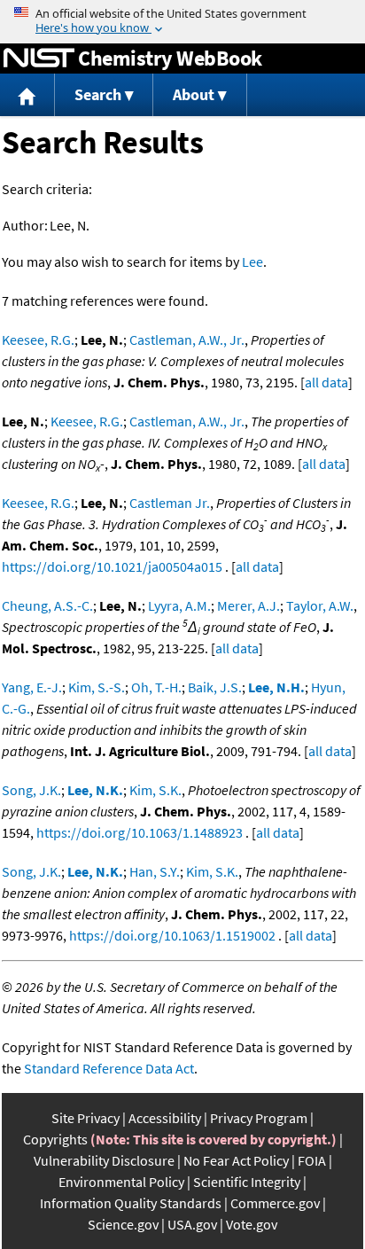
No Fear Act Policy (236, 1160)
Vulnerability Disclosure (104, 1160)
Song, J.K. (31, 790)
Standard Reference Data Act (109, 1068)
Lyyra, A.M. (179, 605)
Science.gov (123, 1224)
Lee (252, 261)
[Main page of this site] (27, 95)
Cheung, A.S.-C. (47, 605)
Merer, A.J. (248, 605)
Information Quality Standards (130, 1203)
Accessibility (164, 1118)
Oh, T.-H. (156, 687)
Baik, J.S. (215, 687)
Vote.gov (251, 1224)
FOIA (312, 1160)
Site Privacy (85, 1118)
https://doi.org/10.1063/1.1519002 (172, 935)
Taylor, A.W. (319, 605)
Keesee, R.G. (38, 339)
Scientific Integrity (246, 1181)
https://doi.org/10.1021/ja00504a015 (112, 566)
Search (97, 94)
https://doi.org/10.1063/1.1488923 (139, 832)
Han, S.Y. (154, 871)
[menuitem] (27, 95)
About (193, 94)
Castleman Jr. (169, 502)
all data (326, 382)
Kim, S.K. (155, 790)
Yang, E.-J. (32, 687)
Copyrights (55, 1139)
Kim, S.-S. (96, 687)
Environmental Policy (121, 1181)
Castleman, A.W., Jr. (187, 339)
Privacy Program (258, 1118)
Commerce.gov (275, 1203)
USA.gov (192, 1224)
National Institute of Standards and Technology (39, 58)
